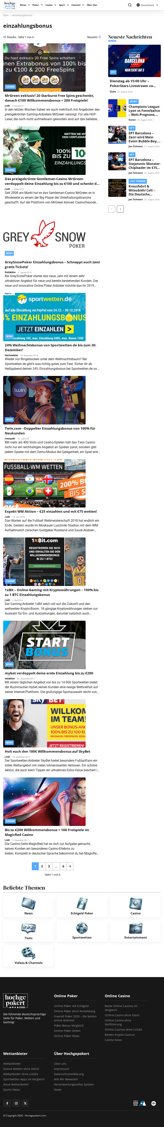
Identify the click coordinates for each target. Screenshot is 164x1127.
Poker (35, 4)
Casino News (113, 1040)
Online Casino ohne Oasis (122, 1015)
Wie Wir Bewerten (66, 1079)
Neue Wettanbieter (16, 1084)
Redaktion (10, 272)
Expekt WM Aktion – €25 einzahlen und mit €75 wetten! (51, 511)
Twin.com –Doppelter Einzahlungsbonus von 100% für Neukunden (50, 430)
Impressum (61, 1069)
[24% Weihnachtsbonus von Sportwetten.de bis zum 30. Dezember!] (44, 317)
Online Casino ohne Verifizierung (118, 1022)
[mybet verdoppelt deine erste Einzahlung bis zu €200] (44, 645)
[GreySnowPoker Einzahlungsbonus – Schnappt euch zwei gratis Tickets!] (44, 234)
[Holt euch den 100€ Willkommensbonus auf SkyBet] (44, 723)
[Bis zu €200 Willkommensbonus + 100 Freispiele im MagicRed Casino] (44, 801)
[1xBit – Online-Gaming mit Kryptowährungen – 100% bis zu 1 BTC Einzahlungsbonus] (44, 561)
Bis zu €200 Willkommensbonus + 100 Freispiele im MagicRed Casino (47, 832)
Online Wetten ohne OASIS (21, 1069)
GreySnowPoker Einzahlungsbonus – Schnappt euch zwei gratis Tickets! (52, 264)
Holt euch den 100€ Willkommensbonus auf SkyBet (47, 751)
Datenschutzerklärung (69, 1074)
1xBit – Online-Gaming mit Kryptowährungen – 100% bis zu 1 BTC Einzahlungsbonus (51, 592)
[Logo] (11, 5)
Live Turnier (138, 181)
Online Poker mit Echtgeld (71, 1006)
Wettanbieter (12, 1064)
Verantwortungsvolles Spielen (74, 1084)
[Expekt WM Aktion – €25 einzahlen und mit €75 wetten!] (44, 483)
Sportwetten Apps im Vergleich (24, 1079)
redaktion (10, 678)
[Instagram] (16, 1103)
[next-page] (70, 866)
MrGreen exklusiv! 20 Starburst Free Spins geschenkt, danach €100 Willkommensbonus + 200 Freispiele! (49, 98)
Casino (49, 4)
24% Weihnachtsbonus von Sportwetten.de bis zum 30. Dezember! (50, 347)
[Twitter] (25, 1103)
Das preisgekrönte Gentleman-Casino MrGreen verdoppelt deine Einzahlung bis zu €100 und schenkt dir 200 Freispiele (52, 181)
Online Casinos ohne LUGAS (123, 1029)
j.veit (7, 105)
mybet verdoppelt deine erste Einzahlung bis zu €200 (49, 673)
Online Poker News (66, 1036)
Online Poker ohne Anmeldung (74, 1011)
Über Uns (92, 4)
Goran (132, 119)
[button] (129, 5)
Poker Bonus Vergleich (69, 1025)
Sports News (11, 1089)
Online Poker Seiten (67, 1031)
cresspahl (10, 438)
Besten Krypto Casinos (120, 1035)
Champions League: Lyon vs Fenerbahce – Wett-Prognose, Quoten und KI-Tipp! (144, 114)
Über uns (60, 1064)
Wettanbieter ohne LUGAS (20, 1074)
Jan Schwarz (136, 146)
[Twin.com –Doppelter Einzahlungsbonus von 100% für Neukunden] (44, 400)
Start (5, 15)
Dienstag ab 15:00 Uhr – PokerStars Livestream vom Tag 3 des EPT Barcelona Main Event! (133, 88)
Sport (62, 4)
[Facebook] (7, 1103)
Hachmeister (11, 355)
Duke (113, 91)
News (23, 4)
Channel (75, 4)
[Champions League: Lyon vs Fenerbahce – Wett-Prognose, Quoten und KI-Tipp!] (117, 108)
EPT (113, 72)
